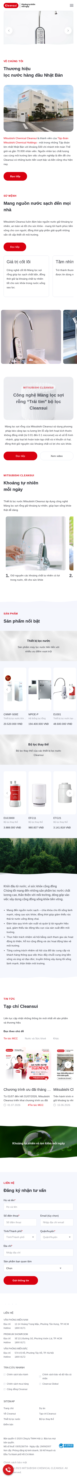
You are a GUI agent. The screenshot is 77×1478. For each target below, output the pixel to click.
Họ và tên (9, 1200)
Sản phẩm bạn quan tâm (18, 1261)
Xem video (57, 456)
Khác (56, 1038)
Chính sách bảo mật (15, 1462)
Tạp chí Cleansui (47, 1414)
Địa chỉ (8, 1245)
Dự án (42, 1408)
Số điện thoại (11, 1215)
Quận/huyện (47, 1231)
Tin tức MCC (11, 1038)
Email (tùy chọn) (49, 1215)
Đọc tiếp (15, 176)
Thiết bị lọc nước (12, 1419)
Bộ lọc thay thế (46, 1419)
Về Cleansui (10, 1414)
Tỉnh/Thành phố (13, 1231)
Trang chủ (9, 1408)
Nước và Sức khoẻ (35, 1038)
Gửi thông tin (21, 1280)
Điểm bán (8, 1424)
